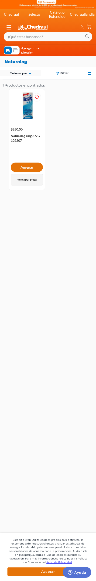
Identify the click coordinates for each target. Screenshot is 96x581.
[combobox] (48, 36)
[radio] (89, 73)
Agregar (27, 167)
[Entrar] (82, 27)
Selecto (34, 14)
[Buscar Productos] (87, 36)
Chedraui (11, 14)
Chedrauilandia (82, 14)
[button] (9, 27)
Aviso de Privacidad (59, 562)
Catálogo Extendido (57, 14)
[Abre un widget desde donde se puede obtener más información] (77, 573)
